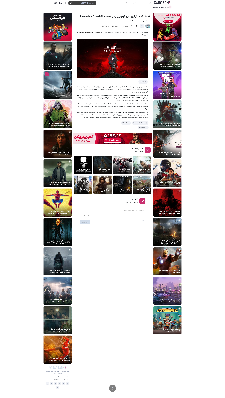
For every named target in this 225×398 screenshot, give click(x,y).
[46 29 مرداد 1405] (58, 350)
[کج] (82, 216)
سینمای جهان (65, 61)
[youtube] (59, 383)
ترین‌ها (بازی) (175, 179)
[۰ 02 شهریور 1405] (58, 320)
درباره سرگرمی (65, 377)
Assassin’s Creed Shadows (90, 32)
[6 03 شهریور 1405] (167, 261)
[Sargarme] (162, 3)
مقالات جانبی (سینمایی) (63, 120)
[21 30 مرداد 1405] (58, 203)
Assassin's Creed (139, 123)
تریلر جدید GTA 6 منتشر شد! (160, 7)
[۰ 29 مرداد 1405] (167, 320)
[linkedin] (57, 387)
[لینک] (86, 216)
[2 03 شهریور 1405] (58, 85)
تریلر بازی (177, 61)
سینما (143, 3)
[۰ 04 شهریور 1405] (167, 114)
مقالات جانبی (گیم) (174, 91)
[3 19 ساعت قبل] (167, 56)
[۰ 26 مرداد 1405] (58, 173)
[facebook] (55, 383)
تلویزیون (135, 3)
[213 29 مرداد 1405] (58, 291)
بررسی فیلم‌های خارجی (63, 92)
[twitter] (51, 383)
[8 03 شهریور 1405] (167, 85)
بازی (150, 3)
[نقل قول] (84, 216)
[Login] (55, 3)
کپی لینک (104, 26)
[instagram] (67, 383)
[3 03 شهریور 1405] (58, 144)
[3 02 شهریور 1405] (167, 291)
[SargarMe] (59, 367)
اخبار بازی (146, 166)
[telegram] (63, 383)
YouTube (142, 127)
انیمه (127, 3)
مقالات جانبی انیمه (64, 296)
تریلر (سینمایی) (65, 149)
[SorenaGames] (50, 367)
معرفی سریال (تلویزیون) (63, 179)
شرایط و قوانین (56, 379)
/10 (142, 27)
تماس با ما (66, 379)
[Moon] (65, 3)
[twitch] (47, 383)
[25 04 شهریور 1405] (58, 114)
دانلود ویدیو (143, 81)
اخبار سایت (56, 377)
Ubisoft (124, 123)
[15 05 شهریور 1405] (58, 56)
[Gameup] (60, 3)
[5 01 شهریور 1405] (58, 261)
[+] (89, 215)
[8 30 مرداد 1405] (58, 232)
